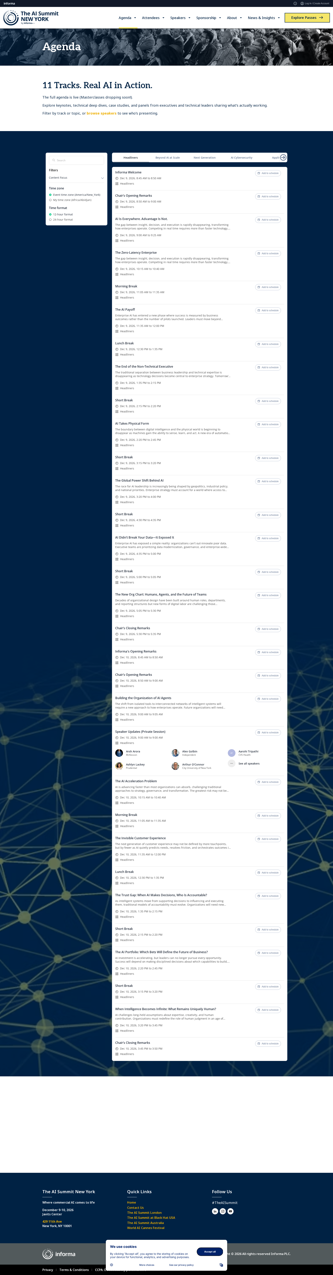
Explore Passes (303, 17)
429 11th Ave (52, 1221)
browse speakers (102, 113)
